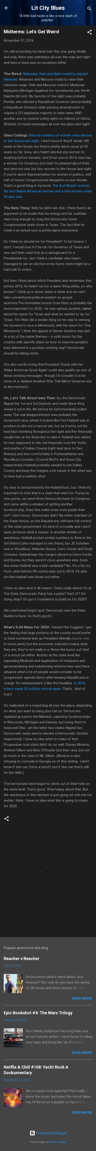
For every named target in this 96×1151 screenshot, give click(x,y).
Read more (82, 998)
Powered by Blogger (51, 1133)
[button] (89, 33)
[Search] (89, 9)
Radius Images (58, 1142)
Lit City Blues (48, 8)
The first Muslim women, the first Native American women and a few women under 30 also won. (48, 191)
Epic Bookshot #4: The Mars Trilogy (38, 1012)
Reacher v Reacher (21, 958)
